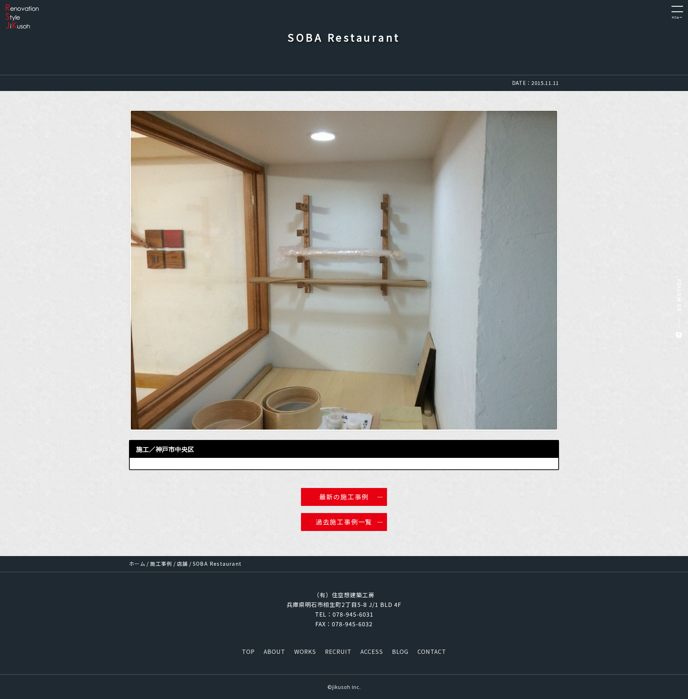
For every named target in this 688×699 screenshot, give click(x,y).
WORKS (305, 651)
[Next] (544, 270)
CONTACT (431, 651)
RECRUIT (338, 651)
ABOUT (274, 651)
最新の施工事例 (344, 496)
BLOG (400, 651)
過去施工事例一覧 (344, 521)
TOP (248, 651)
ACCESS (371, 651)
